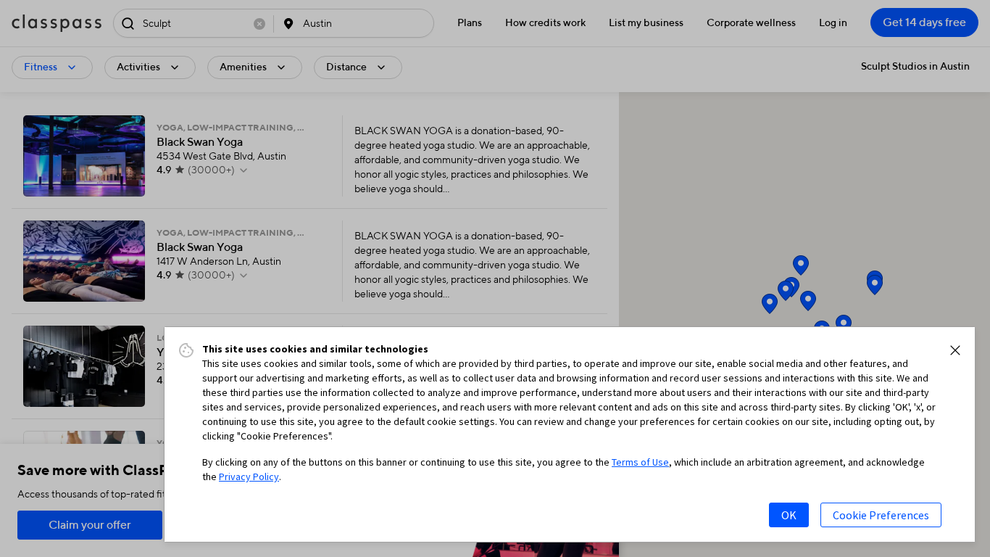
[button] (955, 350)
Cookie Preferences (881, 515)
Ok (788, 515)
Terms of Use (640, 462)
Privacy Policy (249, 476)
